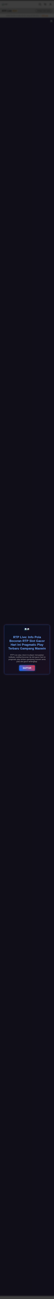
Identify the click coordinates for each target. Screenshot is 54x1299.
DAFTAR (27, 668)
